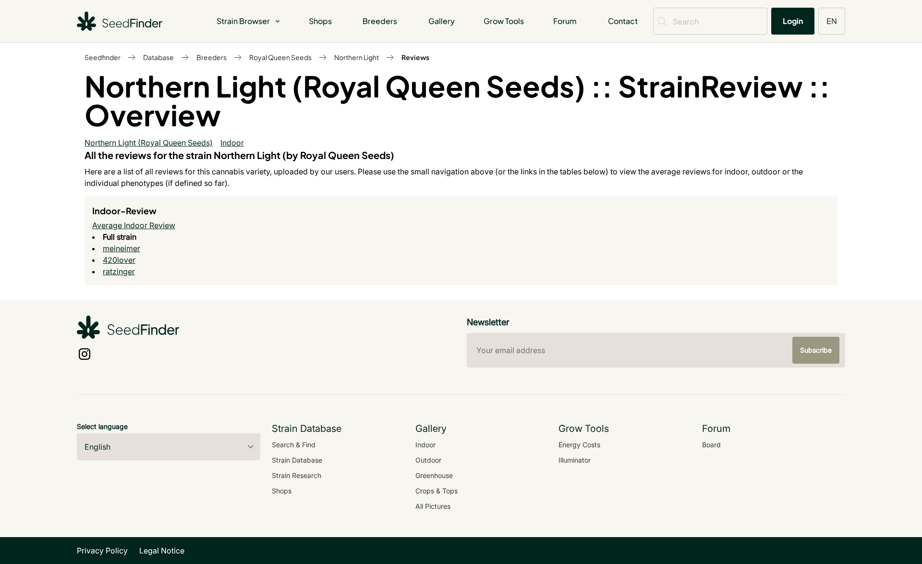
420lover (119, 260)
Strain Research (296, 475)
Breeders (380, 21)
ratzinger (119, 271)
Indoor (232, 142)
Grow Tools (504, 21)
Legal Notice (161, 550)
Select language (102, 426)
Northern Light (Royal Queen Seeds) (149, 142)
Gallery (441, 21)
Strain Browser (243, 21)
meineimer (121, 248)
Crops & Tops (436, 491)
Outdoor (428, 460)
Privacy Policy (102, 550)
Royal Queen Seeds (280, 57)
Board (711, 445)
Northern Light (356, 57)
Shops (320, 21)
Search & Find (293, 445)
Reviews (415, 57)
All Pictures (432, 506)
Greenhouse (434, 475)
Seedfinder (103, 57)
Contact (623, 21)
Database (158, 57)
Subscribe (816, 350)
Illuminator (574, 460)
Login (793, 21)
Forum (565, 21)
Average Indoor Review (133, 225)
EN (831, 21)
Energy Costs (579, 445)
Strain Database (297, 460)
